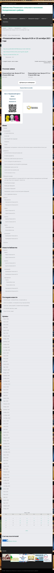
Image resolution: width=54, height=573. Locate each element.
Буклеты (6, 216)
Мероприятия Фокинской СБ (11, 205)
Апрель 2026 (6, 330)
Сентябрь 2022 (6, 452)
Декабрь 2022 (6, 443)
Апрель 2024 (6, 398)
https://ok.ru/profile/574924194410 (51, 3)
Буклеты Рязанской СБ (10, 219)
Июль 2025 (5, 355)
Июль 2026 (5, 321)
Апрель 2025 (6, 364)
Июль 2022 (5, 457)
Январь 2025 (6, 372)
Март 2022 (5, 469)
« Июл (26, 530)
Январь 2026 (6, 338)
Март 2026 (5, 333)
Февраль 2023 (6, 437)
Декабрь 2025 (6, 341)
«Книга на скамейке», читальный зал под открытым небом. (16, 302)
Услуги (5, 144)
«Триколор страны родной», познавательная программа (16, 305)
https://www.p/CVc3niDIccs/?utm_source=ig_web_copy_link (15, 51)
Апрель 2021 (6, 500)
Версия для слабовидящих (28, 82)
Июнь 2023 (5, 426)
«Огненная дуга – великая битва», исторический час (15, 300)
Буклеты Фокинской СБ (10, 221)
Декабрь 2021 (6, 477)
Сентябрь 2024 (6, 384)
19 (20, 522)
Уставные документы (9, 155)
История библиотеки (9, 133)
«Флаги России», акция (8, 311)
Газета (9, 35)
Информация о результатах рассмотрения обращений (16, 191)
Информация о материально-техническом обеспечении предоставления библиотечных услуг (25, 147)
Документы (22, 18)
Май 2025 (5, 361)
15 (41, 520)
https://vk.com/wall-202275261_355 (10, 54)
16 (48, 520)
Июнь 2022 (5, 460)
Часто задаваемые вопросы (10, 194)
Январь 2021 (6, 508)
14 (34, 520)
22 (41, 522)
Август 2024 (6, 387)
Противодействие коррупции (10, 138)
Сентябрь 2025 (6, 350)
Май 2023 (5, 429)
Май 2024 (5, 395)
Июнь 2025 (5, 358)
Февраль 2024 (6, 403)
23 (48, 522)
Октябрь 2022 (6, 449)
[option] (14, 74)
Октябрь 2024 (6, 381)
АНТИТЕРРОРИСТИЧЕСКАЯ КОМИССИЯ (13, 153)
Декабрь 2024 (6, 375)
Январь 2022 (6, 474)
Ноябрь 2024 (6, 378)
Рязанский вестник (15, 35)
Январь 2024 (6, 406)
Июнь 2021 (5, 494)
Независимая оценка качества (11, 167)
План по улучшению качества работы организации (15, 164)
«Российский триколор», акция (10, 308)
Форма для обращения (9, 185)
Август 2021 (6, 488)
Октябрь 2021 (6, 483)
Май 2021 (5, 497)
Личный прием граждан (9, 183)
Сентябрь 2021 (6, 486)
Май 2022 (5, 463)
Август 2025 (6, 353)
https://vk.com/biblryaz (49, 3)
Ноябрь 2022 (6, 446)
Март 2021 (5, 503)
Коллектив (6, 136)
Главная (5, 18)
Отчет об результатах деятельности (12, 161)
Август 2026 (6, 319)
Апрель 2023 (6, 432)
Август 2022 (6, 454)
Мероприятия (7, 199)
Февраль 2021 (6, 505)
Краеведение (7, 233)
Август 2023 (6, 420)
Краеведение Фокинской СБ (11, 238)
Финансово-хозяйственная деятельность (13, 158)
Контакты (5, 21)
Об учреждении (13, 18)
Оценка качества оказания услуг (11, 170)
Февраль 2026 (6, 336)
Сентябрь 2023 (6, 418)
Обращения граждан (33, 18)
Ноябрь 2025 (6, 344)
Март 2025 (5, 367)
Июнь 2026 (5, 324)
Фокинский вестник (9, 230)
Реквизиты (6, 141)
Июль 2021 (5, 491)
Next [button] (50, 75)
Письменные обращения (9, 188)
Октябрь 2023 (6, 415)
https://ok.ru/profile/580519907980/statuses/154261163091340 (16, 49)
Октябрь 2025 (6, 347)
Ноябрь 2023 (6, 412)
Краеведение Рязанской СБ (11, 235)
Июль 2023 (5, 423)
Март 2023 (5, 435)
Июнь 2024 (5, 392)
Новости (43, 18)
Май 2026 (5, 327)
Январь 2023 (6, 440)
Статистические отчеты (9, 172)
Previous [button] (3, 75)
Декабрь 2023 (6, 409)
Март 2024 (5, 401)
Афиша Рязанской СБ (10, 210)
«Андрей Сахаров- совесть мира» (10, 61)
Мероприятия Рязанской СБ (11, 202)
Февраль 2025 (6, 370)
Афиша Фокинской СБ (10, 213)
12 (20, 520)
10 (5, 520)
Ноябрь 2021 (6, 480)
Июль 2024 (5, 389)
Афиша (5, 208)
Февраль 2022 (6, 471)
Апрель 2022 (6, 466)
